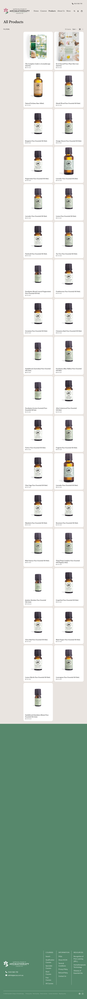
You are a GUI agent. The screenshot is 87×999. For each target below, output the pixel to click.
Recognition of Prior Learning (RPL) (78, 958)
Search (48, 956)
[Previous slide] (56, 46)
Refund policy (36, 993)
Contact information (53, 993)
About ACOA (62, 960)
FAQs (60, 956)
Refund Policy (63, 973)
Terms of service (43, 993)
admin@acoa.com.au (15, 975)
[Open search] (74, 11)
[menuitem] (68, 11)
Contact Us (62, 976)
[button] (75, 29)
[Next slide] (81, 46)
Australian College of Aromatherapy (15, 993)
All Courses (49, 983)
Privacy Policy (63, 969)
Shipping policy (62, 993)
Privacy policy (29, 993)
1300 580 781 (78, 4)
